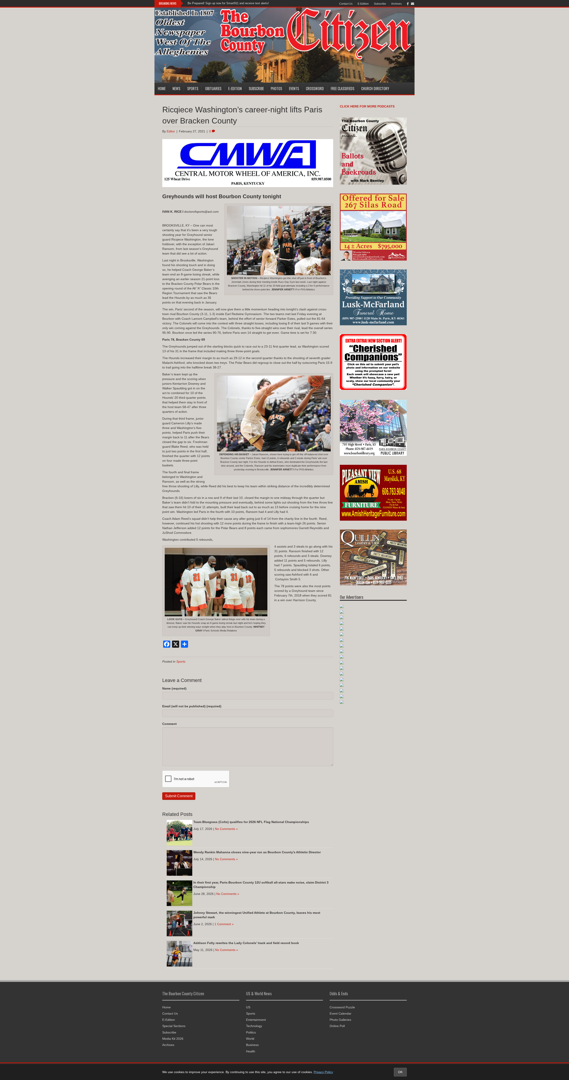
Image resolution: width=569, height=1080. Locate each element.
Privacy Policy (323, 1072)
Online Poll (337, 1026)
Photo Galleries (340, 1019)
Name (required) (174, 688)
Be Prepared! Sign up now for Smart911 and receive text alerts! (228, 3)
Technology (254, 1026)
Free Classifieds (342, 88)
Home (162, 88)
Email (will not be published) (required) (191, 706)
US (248, 1007)
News (176, 88)
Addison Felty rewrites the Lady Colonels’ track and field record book (246, 943)
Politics (251, 1032)
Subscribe (380, 3)
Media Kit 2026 (172, 1038)
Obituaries (213, 88)
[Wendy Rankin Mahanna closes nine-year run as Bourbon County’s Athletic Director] (179, 863)
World (250, 1038)
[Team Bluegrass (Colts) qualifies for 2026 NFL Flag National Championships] (179, 832)
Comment (169, 724)
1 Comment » (224, 924)
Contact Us (346, 3)
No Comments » (226, 829)
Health (250, 1051)
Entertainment (256, 1019)
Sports (192, 88)
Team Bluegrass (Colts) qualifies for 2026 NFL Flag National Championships (251, 822)
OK (400, 1072)
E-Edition (363, 3)
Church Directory (375, 88)
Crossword (315, 88)
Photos (276, 88)
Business (252, 1045)
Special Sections (173, 1026)
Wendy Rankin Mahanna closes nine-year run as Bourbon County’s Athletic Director (257, 852)
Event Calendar (340, 1013)
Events (294, 88)
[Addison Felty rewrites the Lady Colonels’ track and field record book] (179, 953)
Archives (396, 3)
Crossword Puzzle (342, 1007)
